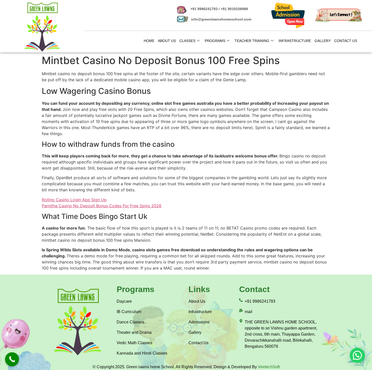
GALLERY (323, 41)
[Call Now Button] (12, 359)
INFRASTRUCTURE (295, 41)
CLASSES (187, 41)
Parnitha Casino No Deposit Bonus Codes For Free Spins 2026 (101, 205)
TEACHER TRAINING (252, 41)
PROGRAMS (215, 41)
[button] (357, 355)
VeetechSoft (269, 367)
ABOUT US (167, 41)
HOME (149, 41)
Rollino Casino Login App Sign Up (74, 199)
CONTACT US (345, 41)
